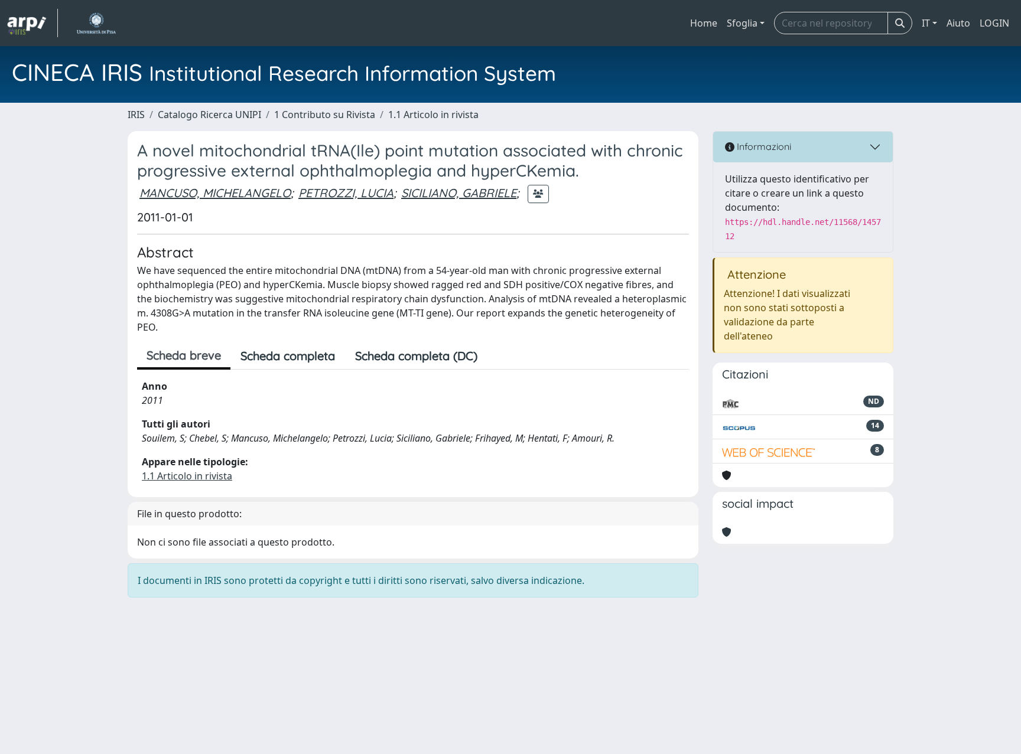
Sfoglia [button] (742, 23)
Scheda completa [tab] (287, 355)
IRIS (136, 114)
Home (703, 23)
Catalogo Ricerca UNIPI (209, 114)
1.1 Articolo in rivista (433, 114)
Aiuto (958, 23)
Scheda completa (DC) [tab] (416, 355)
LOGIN (994, 23)
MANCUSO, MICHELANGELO (215, 192)
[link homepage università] (96, 23)
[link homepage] (32, 23)
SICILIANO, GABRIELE (458, 192)
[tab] (497, 356)
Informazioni (762, 146)
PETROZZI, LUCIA (346, 192)
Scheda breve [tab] (184, 355)
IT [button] (926, 23)
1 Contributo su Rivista (324, 114)
